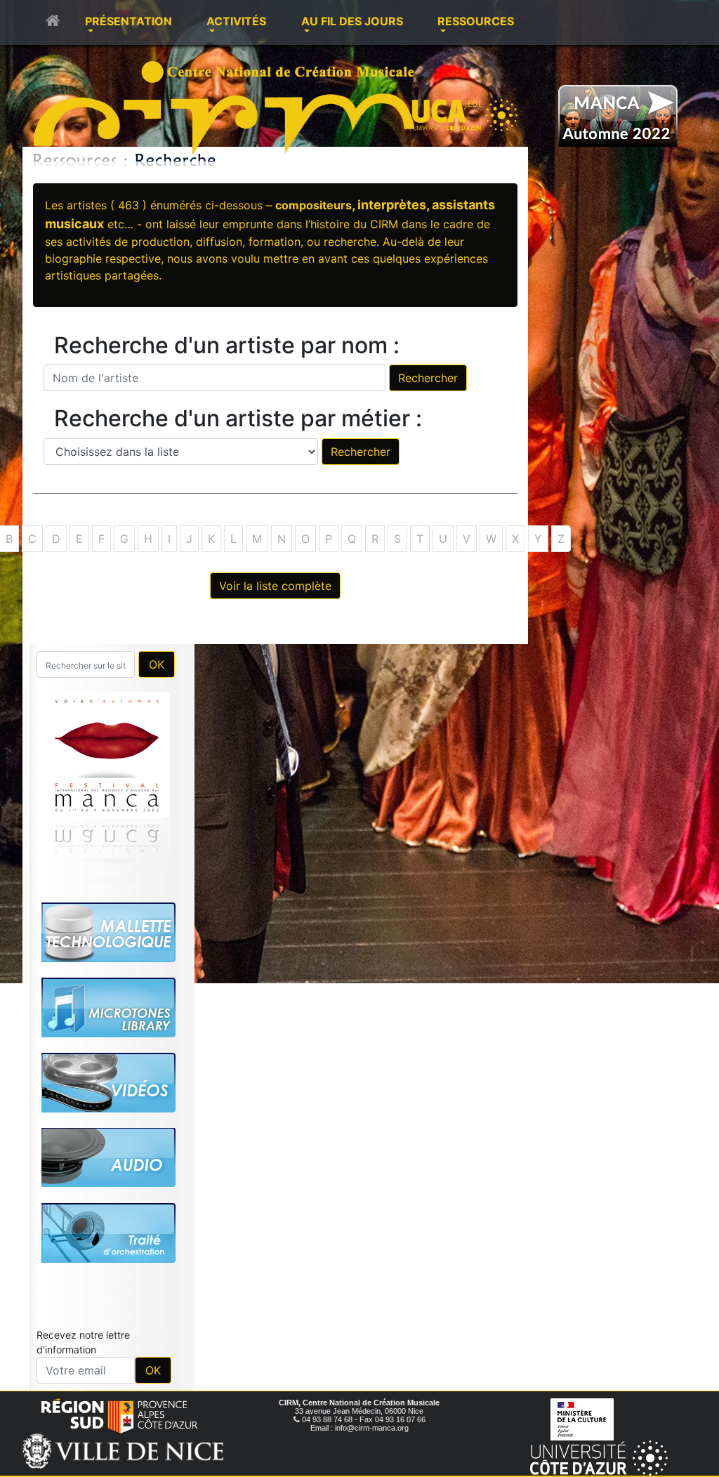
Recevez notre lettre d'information (83, 1342)
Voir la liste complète (275, 586)
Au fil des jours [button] (352, 21)
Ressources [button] (475, 21)
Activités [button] (236, 21)
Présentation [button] (128, 21)
